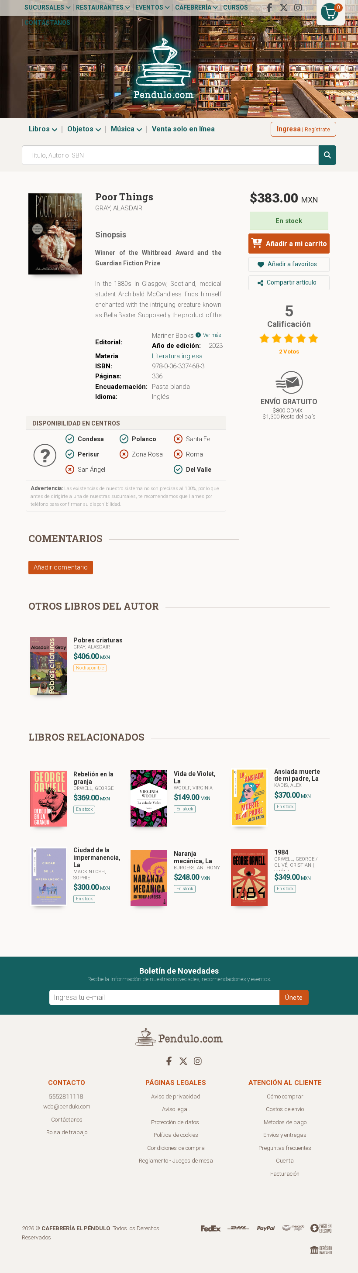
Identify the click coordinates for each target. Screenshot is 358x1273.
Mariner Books (173, 336)
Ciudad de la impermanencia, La (96, 857)
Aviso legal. (176, 1109)
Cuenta (285, 1160)
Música (123, 129)
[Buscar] (327, 155)
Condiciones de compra (176, 1148)
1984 (281, 852)
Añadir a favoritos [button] (291, 264)
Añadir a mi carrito (295, 244)
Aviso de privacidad (175, 1096)
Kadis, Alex (288, 785)
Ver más (211, 335)
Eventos (150, 7)
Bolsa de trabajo (66, 1132)
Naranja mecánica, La (193, 857)
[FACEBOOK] (269, 8)
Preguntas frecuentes (284, 1148)
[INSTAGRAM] (298, 8)
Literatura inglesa (177, 356)
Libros (40, 129)
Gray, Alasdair (118, 208)
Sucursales (44, 7)
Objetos (81, 129)
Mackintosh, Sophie (89, 875)
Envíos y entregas (284, 1135)
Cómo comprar (285, 1096)
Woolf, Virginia (193, 788)
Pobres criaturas (98, 640)
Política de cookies (176, 1135)
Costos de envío (285, 1109)
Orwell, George (93, 788)
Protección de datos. (175, 1122)
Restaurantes (100, 7)
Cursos (235, 7)
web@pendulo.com (66, 1106)
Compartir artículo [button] (291, 282)
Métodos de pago (285, 1122)
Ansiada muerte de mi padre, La (297, 775)
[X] (283, 8)
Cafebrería (194, 7)
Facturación (284, 1173)
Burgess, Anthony (197, 868)
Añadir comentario (61, 567)
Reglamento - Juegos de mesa (176, 1160)
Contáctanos (47, 22)
